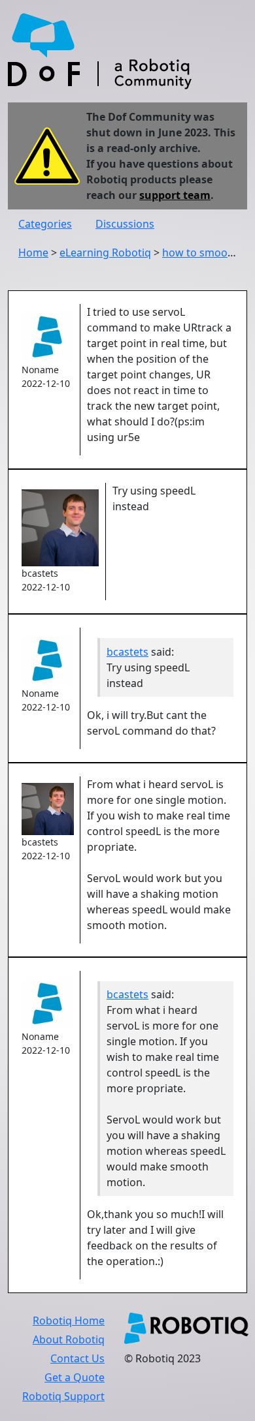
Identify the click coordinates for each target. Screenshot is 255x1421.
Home (33, 252)
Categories (45, 224)
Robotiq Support (63, 1396)
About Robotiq (69, 1339)
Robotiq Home (69, 1320)
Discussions (124, 224)
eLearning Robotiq (105, 252)
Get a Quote (74, 1377)
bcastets (127, 652)
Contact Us (77, 1358)
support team (175, 195)
